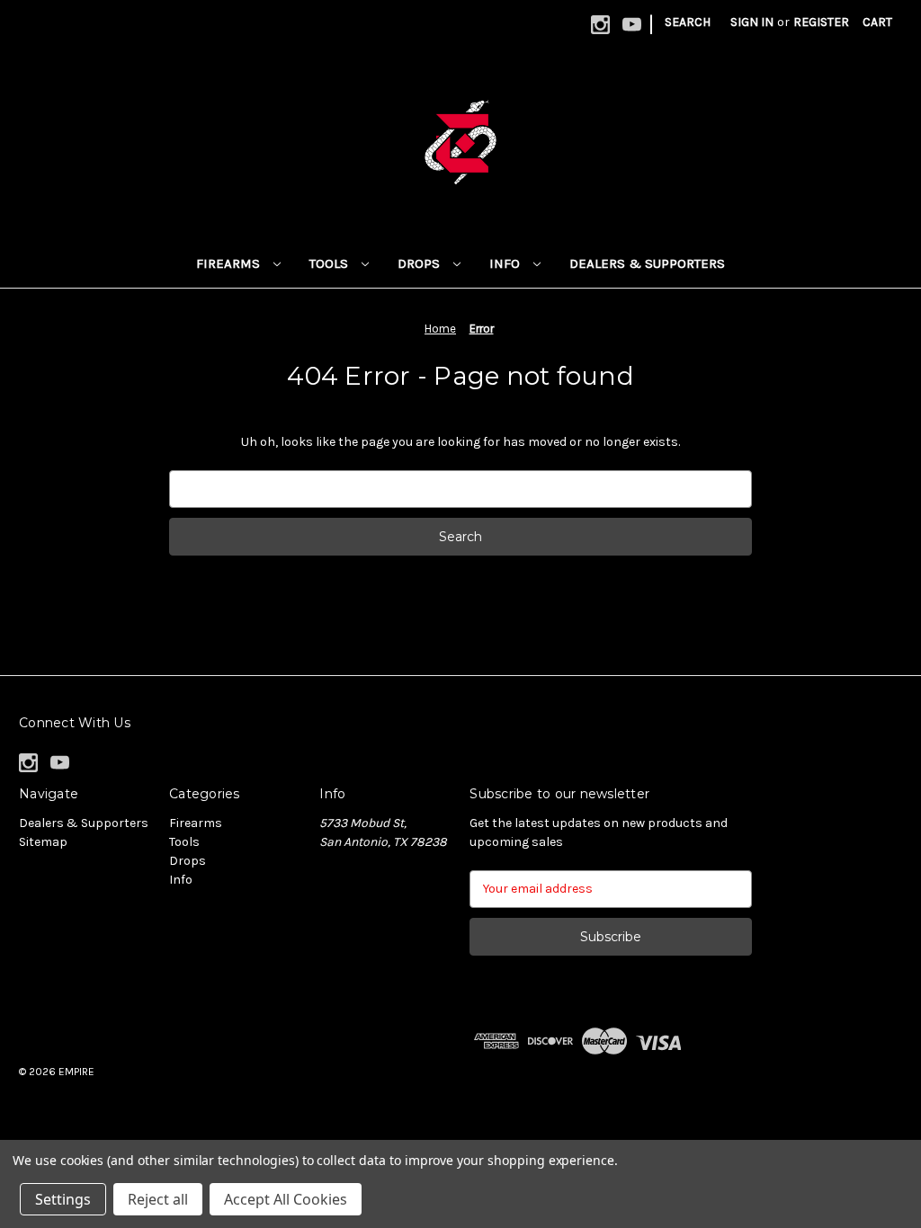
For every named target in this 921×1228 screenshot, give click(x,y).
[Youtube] (631, 24)
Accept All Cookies (285, 1199)
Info (506, 263)
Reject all (158, 1199)
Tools (330, 263)
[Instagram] (600, 24)
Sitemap (43, 842)
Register (821, 22)
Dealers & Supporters (647, 263)
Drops (420, 263)
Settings (63, 1199)
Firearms (230, 263)
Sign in (751, 22)
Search (688, 22)
